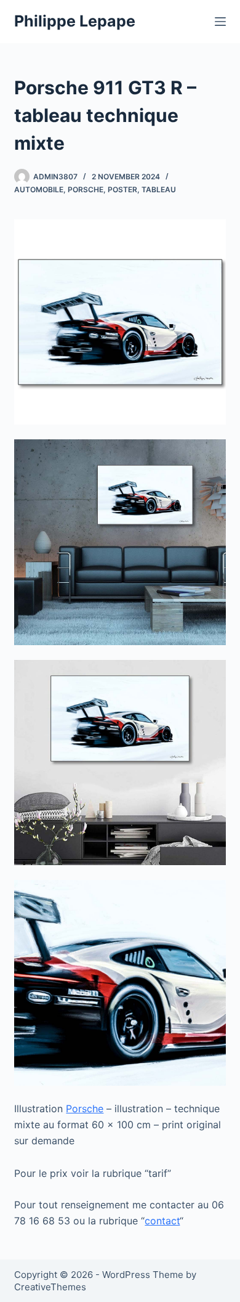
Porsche (85, 189)
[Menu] (220, 21)
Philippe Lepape (74, 21)
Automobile (38, 189)
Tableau (159, 189)
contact (162, 1221)
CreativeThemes (50, 1287)
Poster (122, 189)
